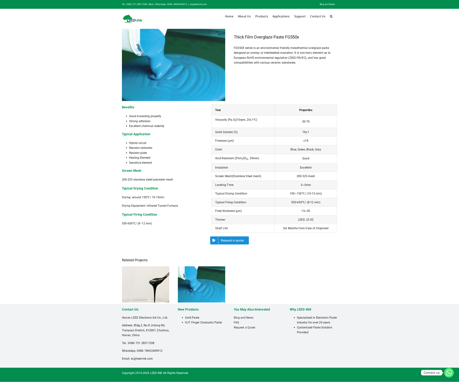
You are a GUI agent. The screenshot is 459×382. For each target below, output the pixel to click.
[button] (331, 16)
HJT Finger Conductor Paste (203, 322)
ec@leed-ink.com (198, 4)
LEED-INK (156, 373)
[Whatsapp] (449, 373)
